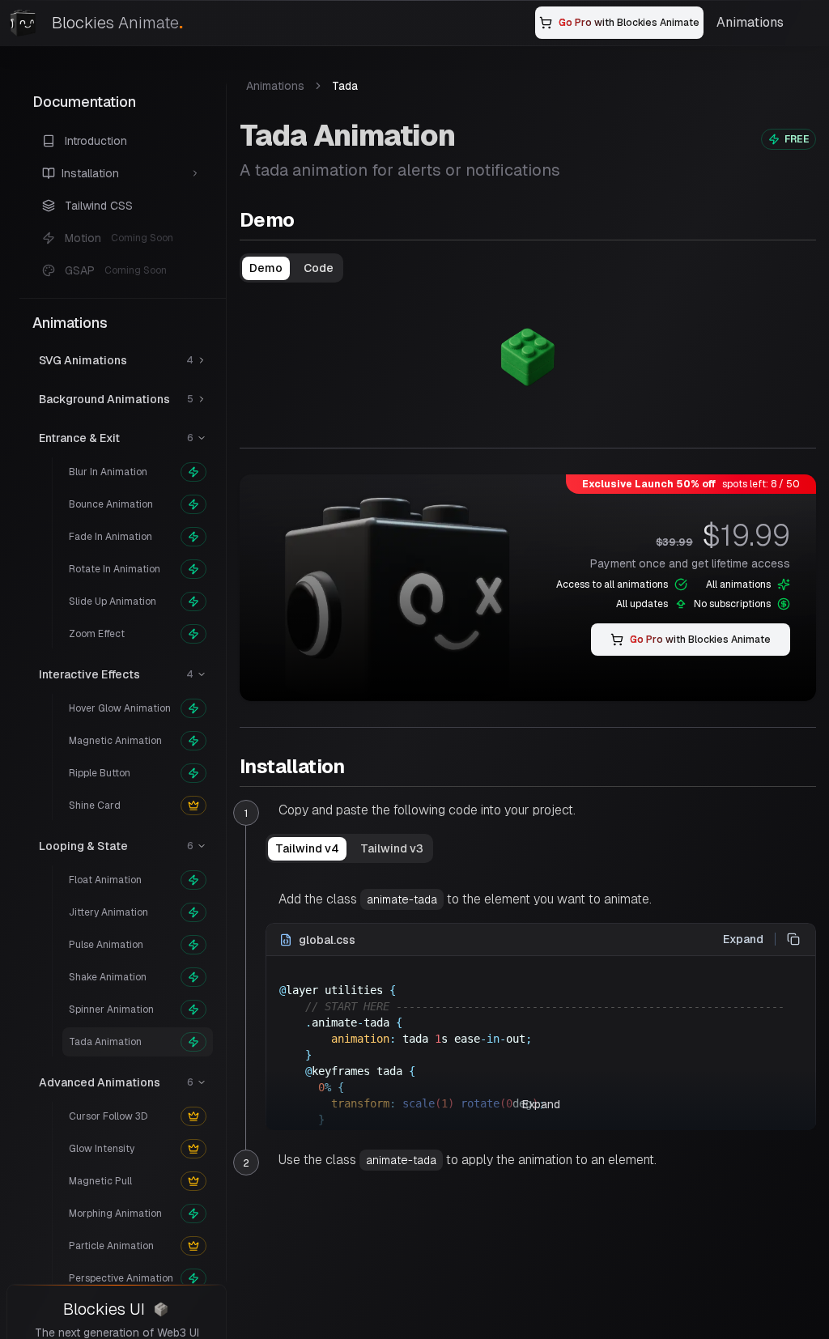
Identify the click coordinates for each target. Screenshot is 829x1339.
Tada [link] (345, 86)
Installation (292, 766)
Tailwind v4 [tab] (307, 848)
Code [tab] (319, 268)
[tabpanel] (528, 355)
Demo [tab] (266, 268)
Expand (743, 939)
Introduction (96, 141)
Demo (267, 219)
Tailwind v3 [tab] (391, 848)
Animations (750, 22)
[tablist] (291, 268)
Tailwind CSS (99, 205)
